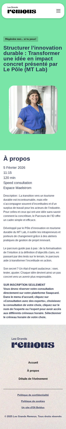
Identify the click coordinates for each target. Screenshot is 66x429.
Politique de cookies (33, 401)
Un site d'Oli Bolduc (33, 407)
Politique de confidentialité (33, 395)
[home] (22, 10)
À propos (33, 370)
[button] (57, 11)
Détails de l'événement (33, 378)
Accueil (33, 362)
